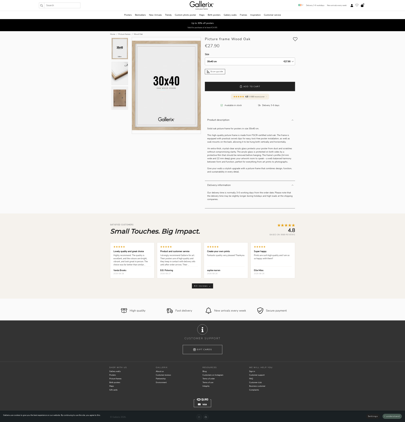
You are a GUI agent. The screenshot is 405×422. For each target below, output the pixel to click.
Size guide (216, 71)
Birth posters (214, 14)
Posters (128, 14)
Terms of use (207, 382)
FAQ (251, 378)
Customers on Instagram (212, 375)
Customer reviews (163, 375)
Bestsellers (140, 14)
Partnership (161, 378)
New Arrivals (155, 14)
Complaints (254, 390)
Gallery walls (230, 14)
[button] (41, 5)
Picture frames (115, 378)
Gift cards (204, 349)
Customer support (257, 375)
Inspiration (255, 14)
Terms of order (208, 378)
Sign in (252, 371)
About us (160, 371)
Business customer (257, 386)
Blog (204, 371)
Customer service (272, 14)
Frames (243, 14)
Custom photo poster (185, 14)
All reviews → (202, 286)
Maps (202, 14)
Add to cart (251, 86)
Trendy (168, 14)
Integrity (205, 386)
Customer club (255, 382)
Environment (161, 382)
